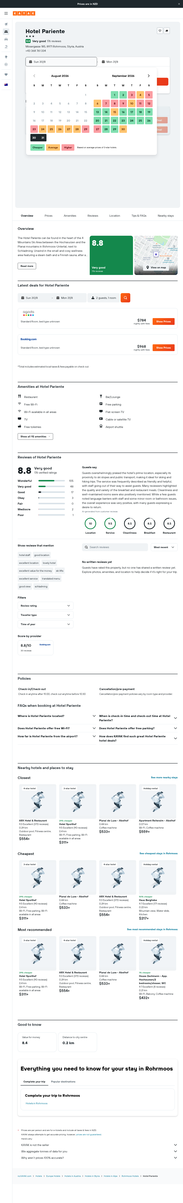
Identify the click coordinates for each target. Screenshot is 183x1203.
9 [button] (34, 112)
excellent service (28, 578)
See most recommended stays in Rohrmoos (152, 929)
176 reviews (54, 41)
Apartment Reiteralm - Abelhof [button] (157, 820)
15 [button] (85, 112)
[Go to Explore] (6, 56)
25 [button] (51, 129)
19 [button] (60, 120)
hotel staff (24, 555)
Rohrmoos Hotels (130, 1176)
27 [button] (68, 129)
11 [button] (51, 112)
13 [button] (68, 112)
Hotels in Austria (73, 1176)
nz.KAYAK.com (24, 1176)
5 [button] (60, 103)
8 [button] (85, 103)
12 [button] (60, 112)
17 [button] (42, 120)
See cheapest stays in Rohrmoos (159, 853)
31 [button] (42, 137)
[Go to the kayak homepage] (24, 13)
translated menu (51, 578)
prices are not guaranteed (88, 1134)
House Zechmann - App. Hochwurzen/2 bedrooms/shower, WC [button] (153, 979)
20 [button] (68, 120)
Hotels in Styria (92, 1176)
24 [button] (42, 129)
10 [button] (42, 112)
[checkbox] (35, 647)
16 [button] (34, 120)
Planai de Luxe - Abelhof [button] (113, 820)
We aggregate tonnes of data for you (44, 1151)
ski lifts (59, 570)
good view (25, 586)
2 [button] (34, 103)
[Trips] (6, 74)
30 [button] (34, 137)
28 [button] (77, 129)
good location (41, 555)
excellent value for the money (35, 570)
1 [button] (85, 95)
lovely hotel (49, 563)
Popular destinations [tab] (63, 1081)
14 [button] (77, 112)
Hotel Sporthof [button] (67, 824)
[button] (179, 4)
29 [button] (85, 129)
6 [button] (68, 103)
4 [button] (51, 103)
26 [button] (59, 129)
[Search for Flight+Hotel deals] (6, 46)
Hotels (39, 1176)
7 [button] (77, 103)
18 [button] (51, 120)
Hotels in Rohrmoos (36, 1103)
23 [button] (34, 129)
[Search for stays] (6, 31)
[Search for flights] (6, 24)
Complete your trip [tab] (34, 1081)
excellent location (29, 563)
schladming (41, 586)
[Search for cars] (6, 39)
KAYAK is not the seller (35, 1145)
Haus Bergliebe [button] (148, 900)
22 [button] (85, 120)
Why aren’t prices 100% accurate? (42, 1157)
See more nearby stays (164, 777)
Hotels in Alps (110, 1176)
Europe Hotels (53, 1176)
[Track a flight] (6, 64)
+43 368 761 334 (36, 50)
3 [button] (43, 103)
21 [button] (77, 120)
